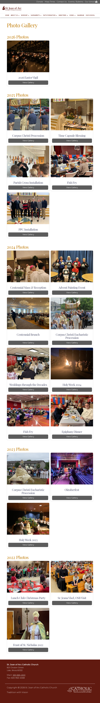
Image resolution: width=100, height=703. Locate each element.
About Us (14, 15)
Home (7, 15)
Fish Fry (72, 182)
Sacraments (35, 15)
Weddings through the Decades (28, 385)
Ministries (63, 15)
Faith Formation (49, 15)
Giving (71, 15)
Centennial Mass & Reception (28, 287)
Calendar (80, 15)
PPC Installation (28, 229)
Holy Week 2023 (28, 540)
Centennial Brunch (28, 334)
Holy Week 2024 (72, 385)
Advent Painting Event (72, 287)
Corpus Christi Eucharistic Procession (72, 336)
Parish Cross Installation (28, 182)
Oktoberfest (72, 490)
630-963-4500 (19, 675)
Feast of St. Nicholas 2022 (28, 645)
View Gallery (28, 82)
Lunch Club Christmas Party (28, 598)
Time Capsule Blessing (71, 135)
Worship (24, 15)
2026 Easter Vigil (28, 77)
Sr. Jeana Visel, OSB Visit (72, 598)
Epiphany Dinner (72, 432)
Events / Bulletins (75, 2)
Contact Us (62, 2)
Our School (90, 2)
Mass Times (50, 2)
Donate (39, 2)
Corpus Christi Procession (28, 135)
